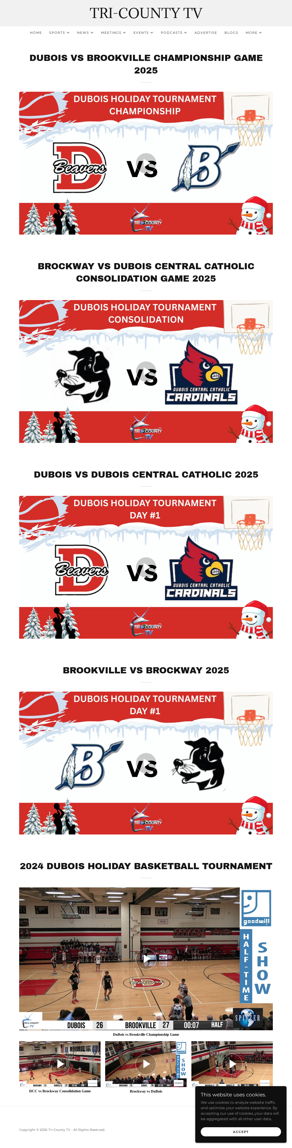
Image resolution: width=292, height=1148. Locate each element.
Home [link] (36, 33)
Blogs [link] (231, 33)
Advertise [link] (206, 33)
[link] (146, 17)
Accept (241, 1132)
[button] (59, 32)
